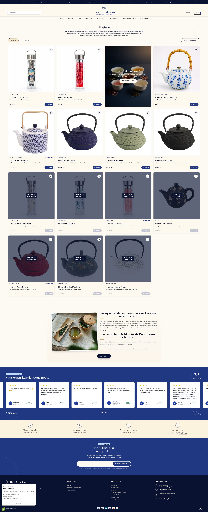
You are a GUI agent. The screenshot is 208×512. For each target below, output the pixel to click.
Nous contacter (161, 481)
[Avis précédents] (195, 413)
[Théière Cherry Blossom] (176, 69)
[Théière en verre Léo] (31, 69)
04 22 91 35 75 (183, 433)
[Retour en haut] (200, 508)
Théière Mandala (114, 224)
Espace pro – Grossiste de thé (74, 487)
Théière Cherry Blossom (166, 97)
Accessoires (100, 18)
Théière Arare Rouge (19, 287)
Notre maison (144, 18)
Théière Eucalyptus (66, 224)
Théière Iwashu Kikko (116, 287)
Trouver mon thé (114, 18)
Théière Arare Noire (163, 160)
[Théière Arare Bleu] (80, 132)
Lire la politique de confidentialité (10, 498)
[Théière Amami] (80, 69)
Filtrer (12, 40)
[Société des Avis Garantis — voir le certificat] (11, 412)
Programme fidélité (71, 490)
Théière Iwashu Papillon (69, 287)
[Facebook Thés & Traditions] (168, 498)
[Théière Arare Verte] (128, 132)
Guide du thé (69, 485)
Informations (116, 481)
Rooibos (70, 18)
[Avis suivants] (200, 413)
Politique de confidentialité (121, 468)
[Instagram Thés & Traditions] (164, 498)
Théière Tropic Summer (20, 224)
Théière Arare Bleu (66, 160)
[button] (3, 509)
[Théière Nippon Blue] (31, 132)
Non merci (7, 503)
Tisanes (79, 18)
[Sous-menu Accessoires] (104, 18)
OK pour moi (30, 503)
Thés (61, 18)
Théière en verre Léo (19, 97)
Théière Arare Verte (115, 160)
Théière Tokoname (163, 224)
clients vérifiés (22, 2)
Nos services (71, 481)
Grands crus (89, 18)
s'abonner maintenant (121, 463)
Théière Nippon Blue (19, 160)
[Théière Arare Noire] (176, 132)
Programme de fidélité (129, 18)
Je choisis (18, 503)
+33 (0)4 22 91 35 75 (71, 2)
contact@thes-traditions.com (167, 493)
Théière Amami (65, 97)
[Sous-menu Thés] (63, 18)
